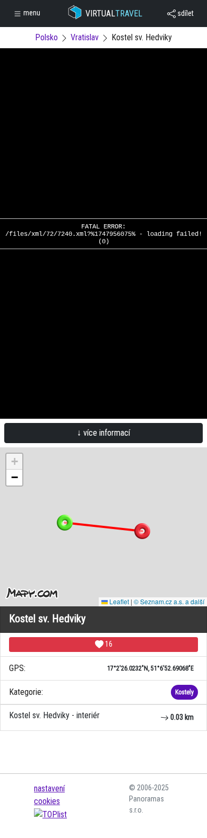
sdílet (185, 13)
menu (31, 12)
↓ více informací (103, 433)
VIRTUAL (113, 13)
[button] (142, 531)
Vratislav (85, 37)
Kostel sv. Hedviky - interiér (101, 715)
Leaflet (118, 601)
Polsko (46, 37)
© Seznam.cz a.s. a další (169, 601)
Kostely (184, 692)
